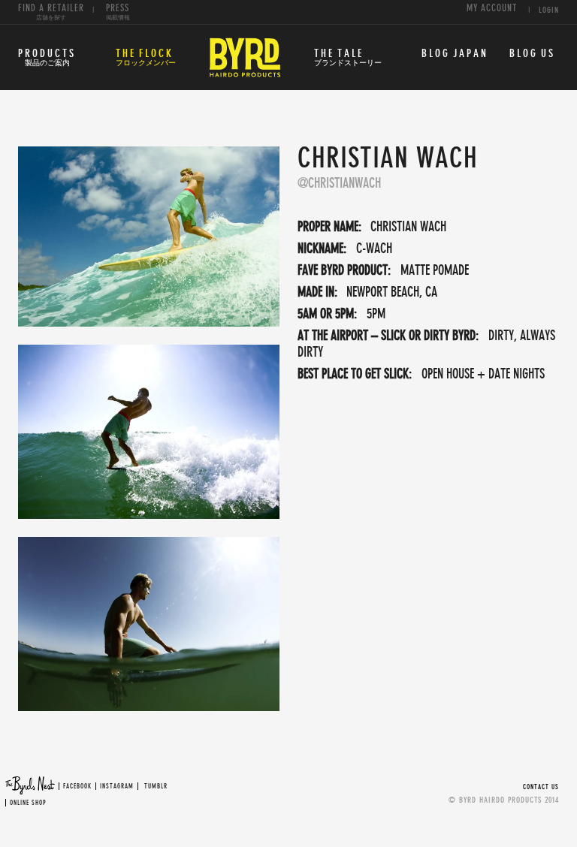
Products (47, 58)
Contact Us (541, 787)
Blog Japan (454, 54)
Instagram (117, 786)
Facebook (77, 786)
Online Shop (28, 803)
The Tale (348, 58)
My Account (492, 9)
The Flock (146, 58)
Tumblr (156, 786)
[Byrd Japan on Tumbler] (143, 786)
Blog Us (532, 54)
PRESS (118, 12)
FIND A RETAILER (51, 12)
